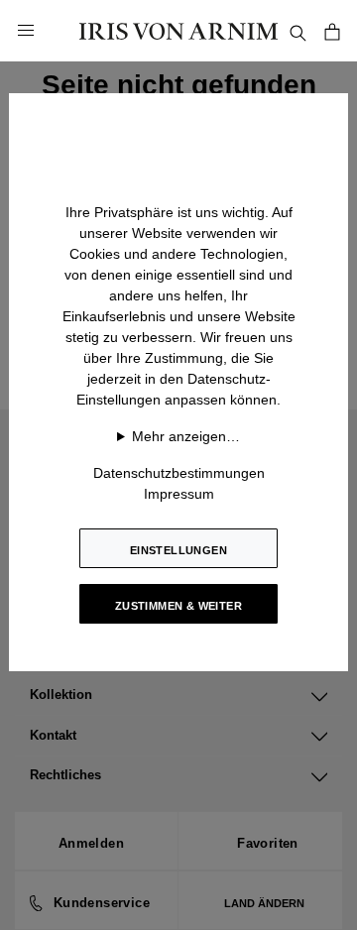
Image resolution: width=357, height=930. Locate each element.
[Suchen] (297, 30)
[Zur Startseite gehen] (178, 30)
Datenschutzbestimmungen (179, 473)
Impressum (179, 494)
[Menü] (26, 31)
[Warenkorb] (332, 30)
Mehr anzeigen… (186, 436)
